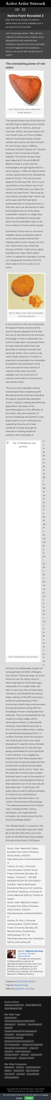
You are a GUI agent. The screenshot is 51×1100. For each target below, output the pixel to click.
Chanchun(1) (10, 1058)
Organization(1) (33, 1067)
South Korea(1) (34, 1024)
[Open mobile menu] (17, 9)
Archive (23, 953)
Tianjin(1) (21, 1024)
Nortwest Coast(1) (25, 1034)
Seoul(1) (8, 1028)
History (32, 981)
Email (31, 953)
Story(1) (20, 1067)
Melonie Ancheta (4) (14, 1005)
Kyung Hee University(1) (16, 1048)
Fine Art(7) (9, 1074)
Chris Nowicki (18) (13, 1008)
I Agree (29, 1098)
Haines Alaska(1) (23, 1051)
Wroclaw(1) (10, 1024)
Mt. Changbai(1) (12, 1044)
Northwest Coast (19, 985)
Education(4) (32, 1074)
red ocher (30, 988)
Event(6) (20, 1074)
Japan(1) (9, 1051)
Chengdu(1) (36, 1054)
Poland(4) (9, 1034)
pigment (19, 988)
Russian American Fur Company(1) (20, 1031)
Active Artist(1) (11, 1077)
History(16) (18, 1070)
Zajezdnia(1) (10, 1018)
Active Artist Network (25, 3)
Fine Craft (22, 981)
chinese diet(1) (11, 1054)
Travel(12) (9, 1067)
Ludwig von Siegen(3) (32, 1044)
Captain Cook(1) (26, 1058)
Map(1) (8, 1070)
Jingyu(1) (34, 1048)
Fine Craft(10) (32, 1070)
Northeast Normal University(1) (19, 1041)
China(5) (24, 1054)
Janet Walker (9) (33, 1005)
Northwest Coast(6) (14, 1038)
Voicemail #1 (24, 956)
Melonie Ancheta (34, 951)
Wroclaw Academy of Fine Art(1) (19, 1021)
